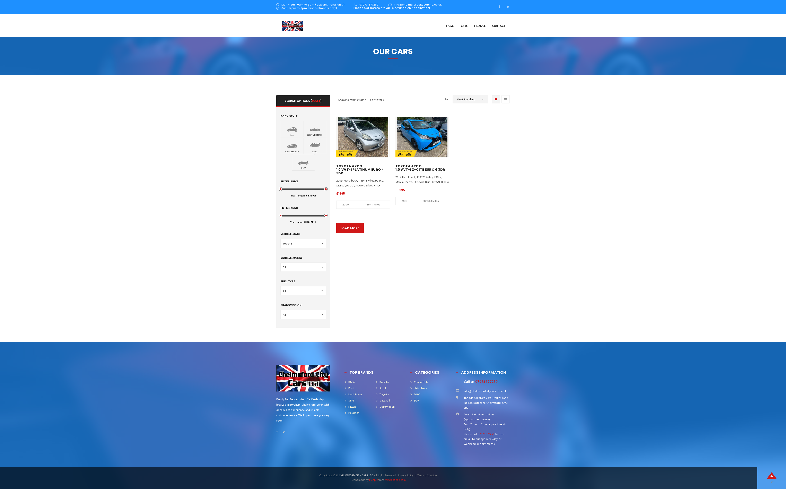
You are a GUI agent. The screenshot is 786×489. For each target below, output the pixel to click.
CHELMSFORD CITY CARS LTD (356, 475)
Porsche (384, 382)
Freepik (373, 480)
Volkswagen (387, 407)
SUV (416, 400)
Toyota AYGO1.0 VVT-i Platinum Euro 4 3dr (360, 170)
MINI (351, 400)
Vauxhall (384, 400)
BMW (351, 382)
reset (316, 101)
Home (450, 26)
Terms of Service (427, 475)
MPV (417, 394)
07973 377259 (368, 5)
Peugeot (353, 413)
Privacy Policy (405, 475)
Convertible (421, 382)
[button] (470, 99)
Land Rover (355, 394)
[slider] (280, 189)
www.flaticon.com (395, 480)
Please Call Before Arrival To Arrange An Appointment (389, 8)
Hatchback (420, 388)
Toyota (384, 394)
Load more (350, 228)
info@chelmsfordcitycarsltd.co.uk (418, 5)
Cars (464, 26)
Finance (480, 26)
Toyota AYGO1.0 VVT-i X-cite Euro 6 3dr (420, 168)
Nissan (352, 407)
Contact (498, 26)
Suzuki (383, 388)
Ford (351, 388)
